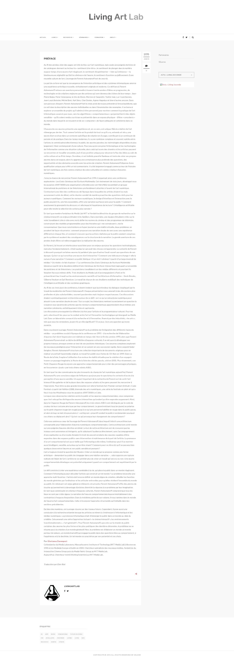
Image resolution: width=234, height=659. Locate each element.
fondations (63, 634)
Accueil (43, 37)
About (112, 37)
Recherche (67, 37)
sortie (53, 642)
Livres (54, 37)
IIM (42, 638)
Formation (99, 37)
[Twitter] (186, 37)
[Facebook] (183, 37)
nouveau (44, 642)
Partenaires (164, 55)
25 (42, 634)
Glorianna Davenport (57, 541)
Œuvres (162, 62)
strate (61, 642)
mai (83, 638)
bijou (53, 634)
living (69, 638)
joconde (60, 638)
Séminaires (83, 37)
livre (77, 638)
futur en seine (76, 634)
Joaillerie (50, 638)
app (46, 634)
